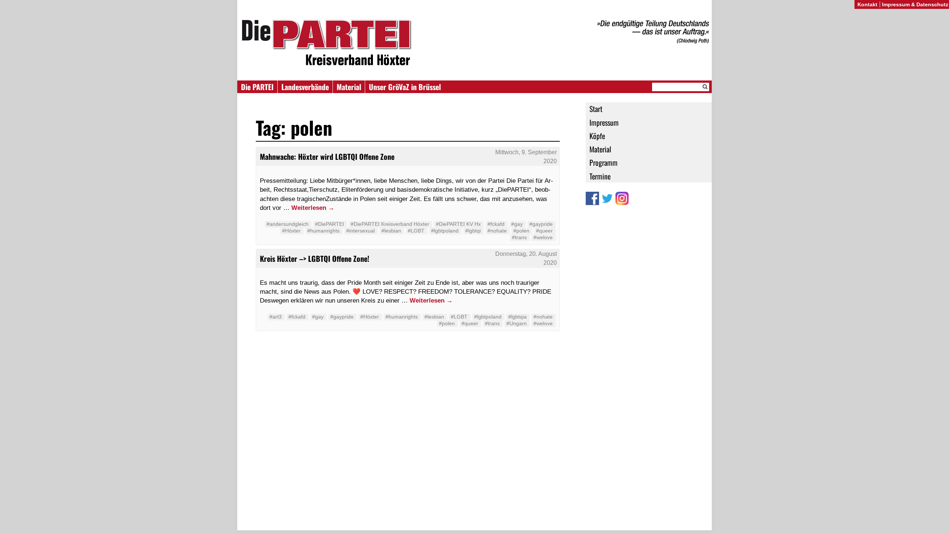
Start (595, 108)
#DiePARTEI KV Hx (458, 224)
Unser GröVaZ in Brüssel (405, 86)
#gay (517, 224)
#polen (521, 231)
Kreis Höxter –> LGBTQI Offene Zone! (314, 258)
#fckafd (496, 224)
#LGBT (416, 231)
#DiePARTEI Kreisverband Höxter (390, 224)
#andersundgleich (287, 224)
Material (349, 86)
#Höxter (291, 231)
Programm (603, 162)
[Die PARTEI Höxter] (474, 43)
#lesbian (391, 231)
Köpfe (597, 135)
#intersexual (360, 231)
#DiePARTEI (329, 224)
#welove (543, 237)
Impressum (604, 122)
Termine (600, 176)
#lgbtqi (473, 231)
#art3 (276, 317)
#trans (519, 237)
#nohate (497, 231)
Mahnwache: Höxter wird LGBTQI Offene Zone (327, 156)
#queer (544, 231)
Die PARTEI (257, 86)
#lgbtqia (517, 317)
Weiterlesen (312, 207)
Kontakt (867, 4)
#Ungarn (516, 323)
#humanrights (323, 231)
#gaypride (541, 224)
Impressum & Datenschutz (915, 4)
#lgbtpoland (445, 231)
